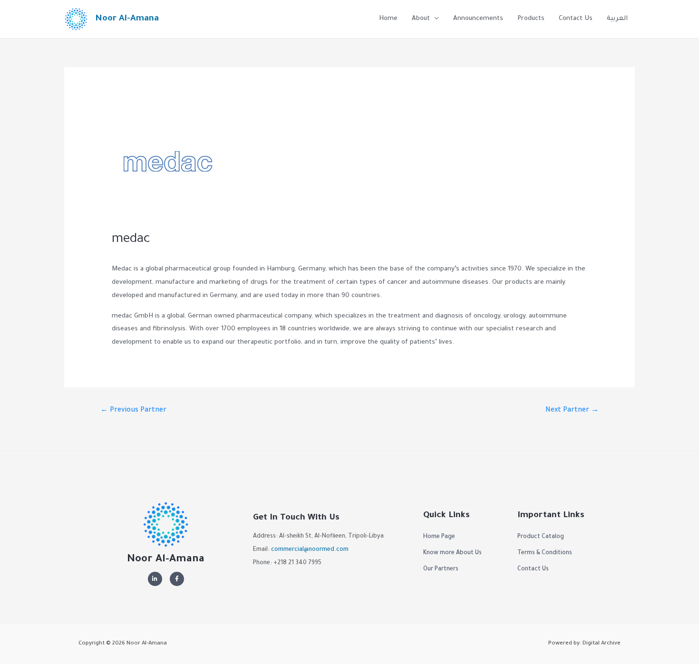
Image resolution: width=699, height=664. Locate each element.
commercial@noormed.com (310, 550)
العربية (617, 18)
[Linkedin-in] (155, 579)
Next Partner (572, 410)
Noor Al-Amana (127, 19)
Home (388, 18)
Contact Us (575, 18)
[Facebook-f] (177, 579)
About (421, 18)
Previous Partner (133, 410)
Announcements (478, 18)
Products (530, 18)
